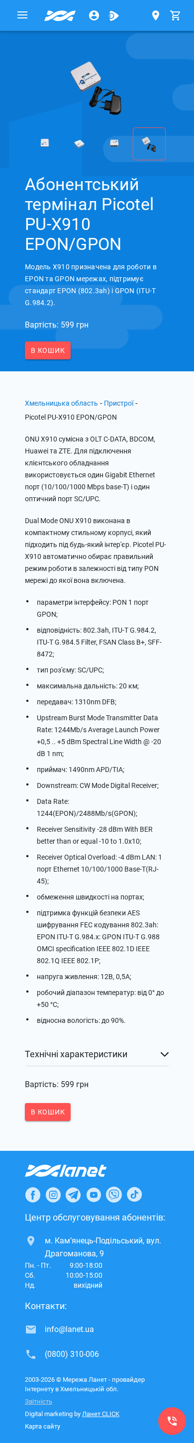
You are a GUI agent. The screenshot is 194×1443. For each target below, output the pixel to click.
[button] (97, 1054)
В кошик (48, 350)
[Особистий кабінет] (94, 15)
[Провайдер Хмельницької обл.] (60, 15)
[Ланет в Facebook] (33, 1195)
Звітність (38, 1401)
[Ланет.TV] (114, 15)
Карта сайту (42, 1426)
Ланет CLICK (100, 1414)
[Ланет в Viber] (114, 1195)
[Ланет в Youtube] (93, 1195)
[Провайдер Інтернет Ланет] (77, 1171)
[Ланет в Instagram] (53, 1195)
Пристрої (118, 403)
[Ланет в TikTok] (134, 1195)
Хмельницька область (61, 403)
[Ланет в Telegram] (73, 1195)
